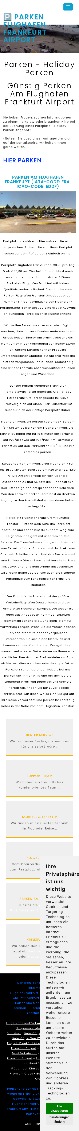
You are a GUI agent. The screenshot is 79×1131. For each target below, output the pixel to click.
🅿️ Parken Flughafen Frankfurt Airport (25, 17)
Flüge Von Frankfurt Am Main (28, 1023)
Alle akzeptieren (59, 1108)
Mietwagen (38, 1099)
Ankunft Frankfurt (26, 998)
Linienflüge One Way (28, 1038)
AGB (28, 1124)
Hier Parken (22, 160)
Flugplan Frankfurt (24, 993)
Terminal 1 (20, 1008)
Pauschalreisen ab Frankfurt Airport (35, 1089)
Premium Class (21, 1074)
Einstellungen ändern (60, 1119)
